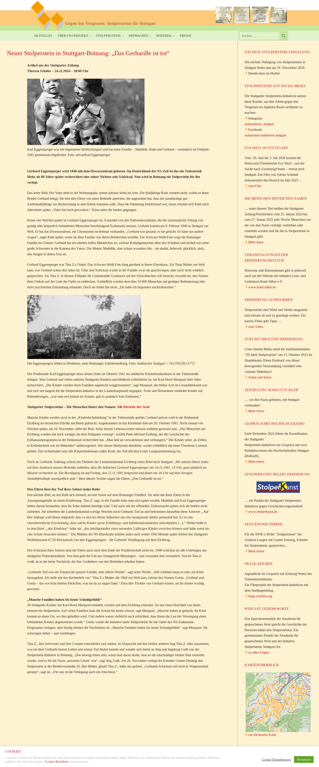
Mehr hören (256, 411)
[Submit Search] (283, 36)
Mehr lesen (255, 242)
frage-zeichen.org (260, 596)
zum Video (255, 327)
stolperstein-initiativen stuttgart (265, 135)
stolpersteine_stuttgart (259, 124)
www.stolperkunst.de (262, 511)
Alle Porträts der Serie (133, 407)
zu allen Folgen (258, 652)
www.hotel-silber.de (262, 287)
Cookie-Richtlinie (57, 761)
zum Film (254, 186)
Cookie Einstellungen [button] (276, 759)
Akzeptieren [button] (304, 759)
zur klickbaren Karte (261, 735)
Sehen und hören (259, 377)
